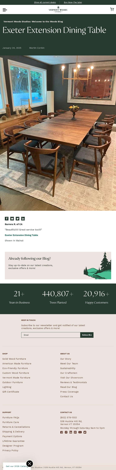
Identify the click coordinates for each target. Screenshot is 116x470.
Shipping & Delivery (13, 431)
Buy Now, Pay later (73, 2)
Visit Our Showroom (71, 377)
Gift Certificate (10, 391)
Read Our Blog (68, 387)
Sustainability (67, 368)
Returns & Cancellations (16, 427)
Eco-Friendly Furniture (15, 368)
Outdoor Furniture (12, 382)
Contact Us (66, 396)
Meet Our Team (69, 363)
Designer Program (13, 445)
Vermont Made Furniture (16, 377)
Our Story (65, 359)
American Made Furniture (16, 363)
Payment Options (12, 436)
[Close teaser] (29, 463)
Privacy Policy (10, 450)
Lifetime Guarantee (13, 441)
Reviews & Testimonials (73, 382)
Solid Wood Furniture (14, 359)
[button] (4, 9)
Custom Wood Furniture (15, 373)
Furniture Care (10, 422)
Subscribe (87, 335)
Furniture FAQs (10, 417)
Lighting (6, 387)
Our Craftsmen (68, 373)
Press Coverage (69, 391)
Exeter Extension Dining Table (21, 235)
